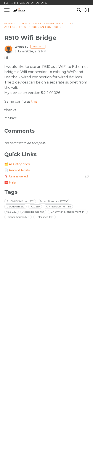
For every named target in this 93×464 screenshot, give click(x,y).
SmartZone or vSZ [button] (54, 201)
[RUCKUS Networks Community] (19, 10)
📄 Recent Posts (17, 170)
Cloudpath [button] (15, 206)
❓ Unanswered (46, 176)
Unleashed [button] (44, 217)
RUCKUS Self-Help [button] (20, 201)
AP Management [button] (58, 206)
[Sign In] (87, 10)
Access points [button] (33, 211)
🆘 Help (10, 182)
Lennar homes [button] (17, 217)
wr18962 (22, 47)
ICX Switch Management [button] (67, 211)
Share (10, 118)
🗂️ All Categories (17, 164)
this (34, 101)
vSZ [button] (11, 211)
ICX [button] (35, 206)
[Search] (79, 10)
